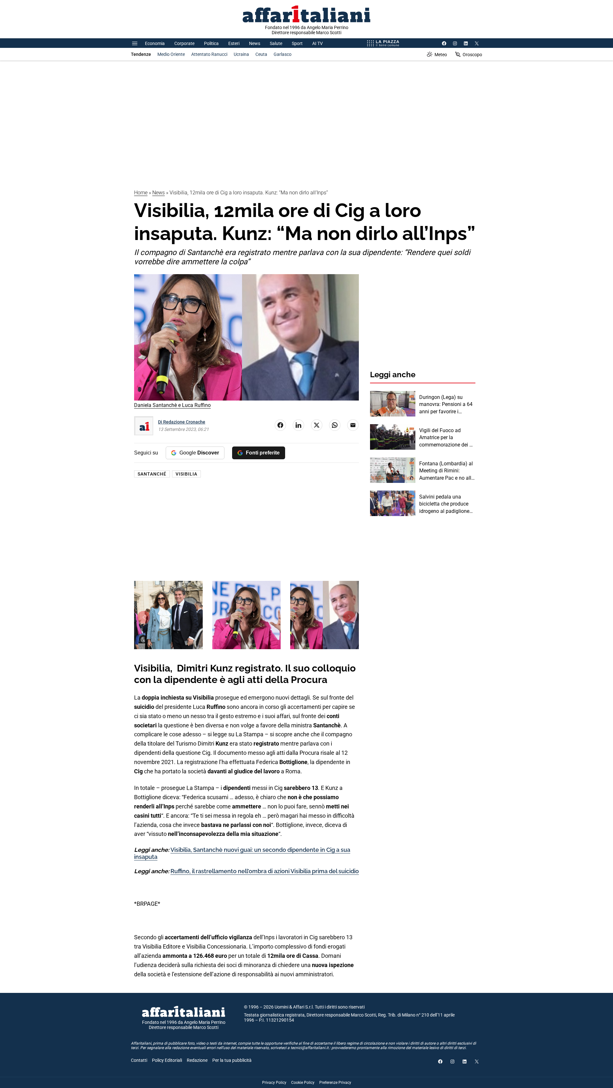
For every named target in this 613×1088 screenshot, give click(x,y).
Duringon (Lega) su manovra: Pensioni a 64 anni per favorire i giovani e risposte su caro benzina (446, 404)
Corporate (184, 43)
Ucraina (241, 54)
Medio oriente (171, 54)
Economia (155, 43)
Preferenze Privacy (335, 1082)
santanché (152, 473)
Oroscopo (472, 54)
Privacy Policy (274, 1082)
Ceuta (261, 54)
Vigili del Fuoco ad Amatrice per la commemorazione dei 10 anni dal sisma (447, 437)
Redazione (197, 1060)
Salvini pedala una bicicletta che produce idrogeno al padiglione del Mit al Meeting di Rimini (444, 504)
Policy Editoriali (167, 1060)
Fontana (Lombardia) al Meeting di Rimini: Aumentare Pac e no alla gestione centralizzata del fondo (446, 471)
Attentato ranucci (209, 54)
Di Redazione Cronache (181, 421)
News (254, 43)
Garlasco (282, 54)
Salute (276, 43)
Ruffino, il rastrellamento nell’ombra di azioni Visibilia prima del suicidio (264, 871)
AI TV (317, 43)
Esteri (233, 43)
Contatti (139, 1060)
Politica (211, 43)
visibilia (186, 473)
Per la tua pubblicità (232, 1060)
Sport (297, 43)
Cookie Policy (302, 1082)
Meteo (441, 54)
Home (141, 193)
